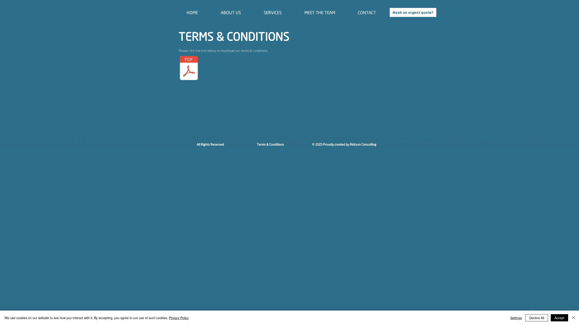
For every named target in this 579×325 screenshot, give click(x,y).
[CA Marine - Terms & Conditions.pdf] (189, 68)
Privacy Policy (179, 318)
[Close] (573, 317)
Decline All (536, 318)
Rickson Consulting (363, 144)
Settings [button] (516, 318)
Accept (559, 318)
